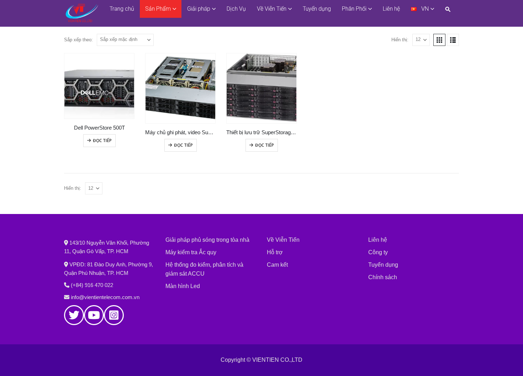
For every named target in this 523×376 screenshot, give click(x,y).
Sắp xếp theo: (78, 39)
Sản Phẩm (158, 8)
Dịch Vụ (236, 8)
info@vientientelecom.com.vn (105, 297)
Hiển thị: (399, 39)
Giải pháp (198, 8)
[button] (449, 9)
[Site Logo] (82, 13)
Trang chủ (122, 8)
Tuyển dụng (317, 8)
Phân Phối (354, 8)
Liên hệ (391, 8)
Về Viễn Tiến (271, 8)
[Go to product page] (99, 86)
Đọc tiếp (102, 140)
